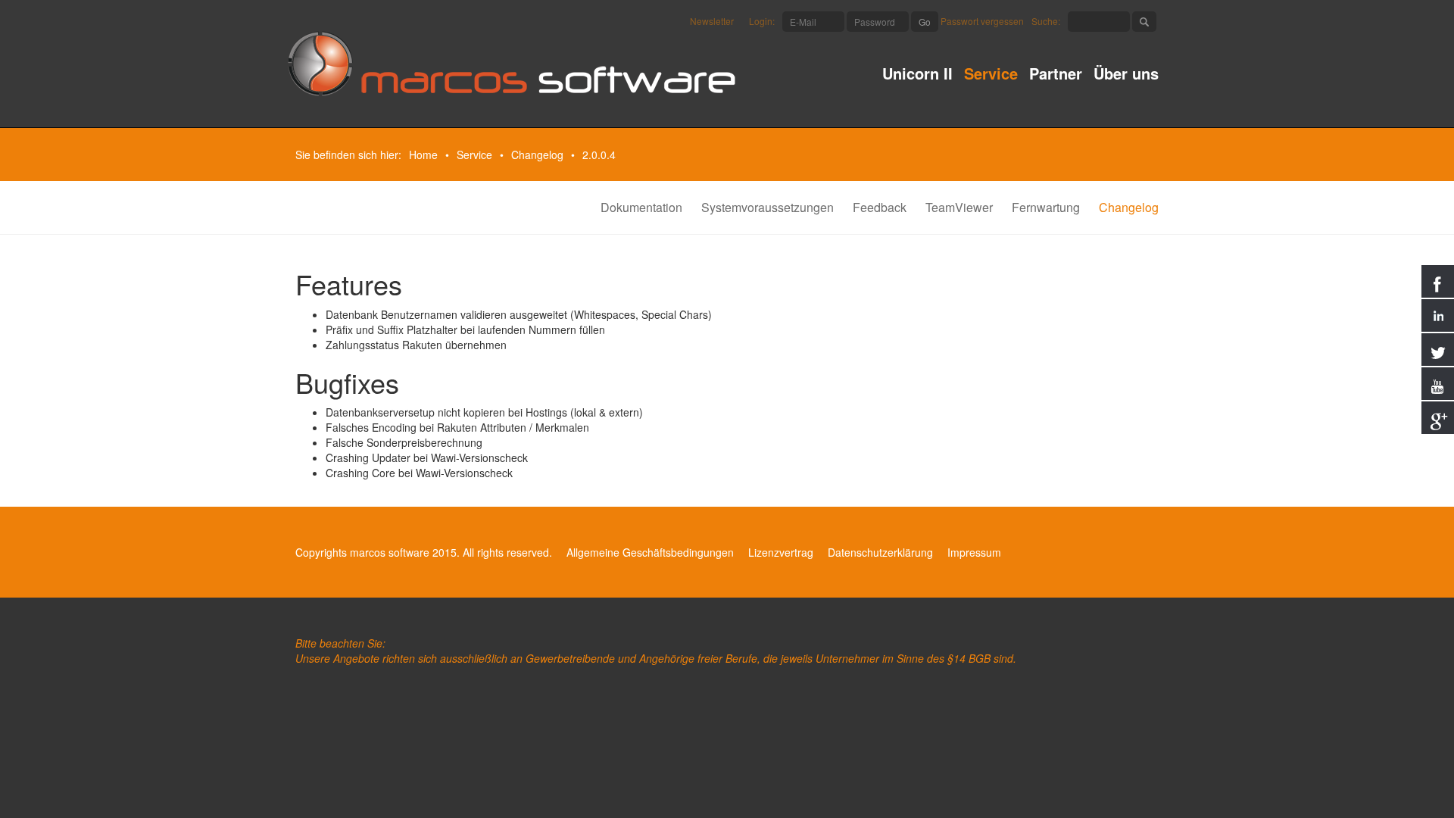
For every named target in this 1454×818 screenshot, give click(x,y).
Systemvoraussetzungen (767, 207)
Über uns (1126, 75)
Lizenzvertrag (780, 552)
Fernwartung (1046, 207)
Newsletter (712, 20)
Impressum (974, 552)
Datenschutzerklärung (880, 552)
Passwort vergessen (982, 20)
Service (991, 75)
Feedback (879, 207)
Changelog (537, 154)
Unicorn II (917, 75)
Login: (762, 20)
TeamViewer (959, 207)
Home (423, 154)
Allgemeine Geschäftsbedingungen (650, 552)
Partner (1055, 75)
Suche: (1045, 20)
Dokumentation (641, 207)
